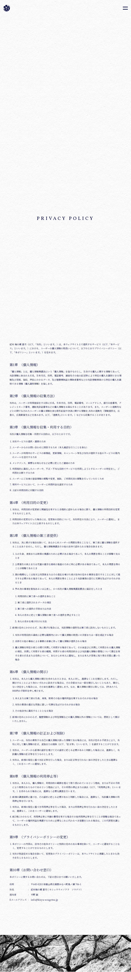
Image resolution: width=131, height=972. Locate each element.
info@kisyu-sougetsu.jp (44, 899)
